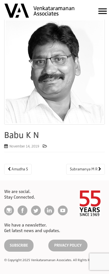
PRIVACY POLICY (68, 245)
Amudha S (19, 169)
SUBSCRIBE (19, 245)
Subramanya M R (84, 169)
